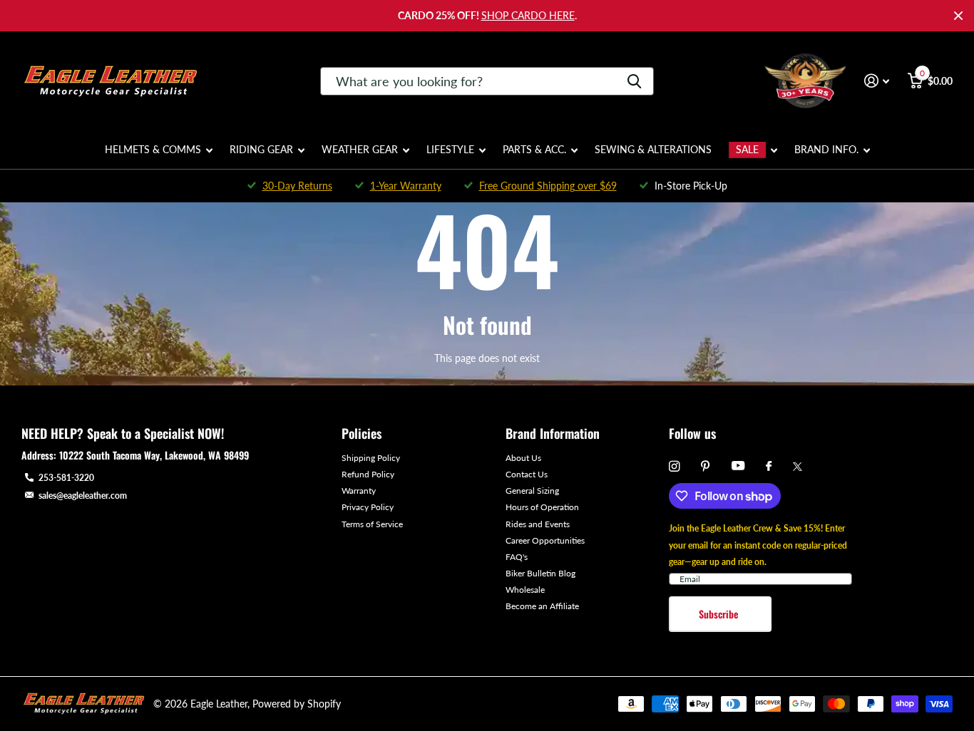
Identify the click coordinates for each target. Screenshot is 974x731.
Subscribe (720, 613)
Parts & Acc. (534, 149)
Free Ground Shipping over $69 (548, 186)
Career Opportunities (545, 540)
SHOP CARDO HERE (528, 15)
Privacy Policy (368, 507)
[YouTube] (738, 466)
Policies (361, 433)
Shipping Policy (371, 457)
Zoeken (634, 81)
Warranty (359, 490)
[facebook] (768, 467)
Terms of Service (372, 524)
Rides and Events (538, 524)
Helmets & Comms (153, 149)
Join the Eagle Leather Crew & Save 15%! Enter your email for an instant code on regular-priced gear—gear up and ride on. (758, 544)
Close (958, 15)
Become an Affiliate (542, 606)
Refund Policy (368, 474)
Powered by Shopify (296, 704)
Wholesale (525, 589)
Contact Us (527, 474)
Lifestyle (450, 149)
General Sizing (532, 490)
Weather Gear (360, 149)
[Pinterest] (705, 466)
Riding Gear (261, 149)
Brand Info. (826, 149)
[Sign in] (876, 81)
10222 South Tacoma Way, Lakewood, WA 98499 (154, 454)
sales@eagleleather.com (83, 495)
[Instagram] (674, 466)
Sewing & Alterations (653, 149)
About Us (523, 457)
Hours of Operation (542, 507)
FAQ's (517, 556)
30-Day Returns (297, 186)
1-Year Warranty (405, 186)
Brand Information (553, 433)
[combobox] (487, 81)
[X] (797, 466)
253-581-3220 (66, 477)
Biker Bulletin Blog (540, 573)
